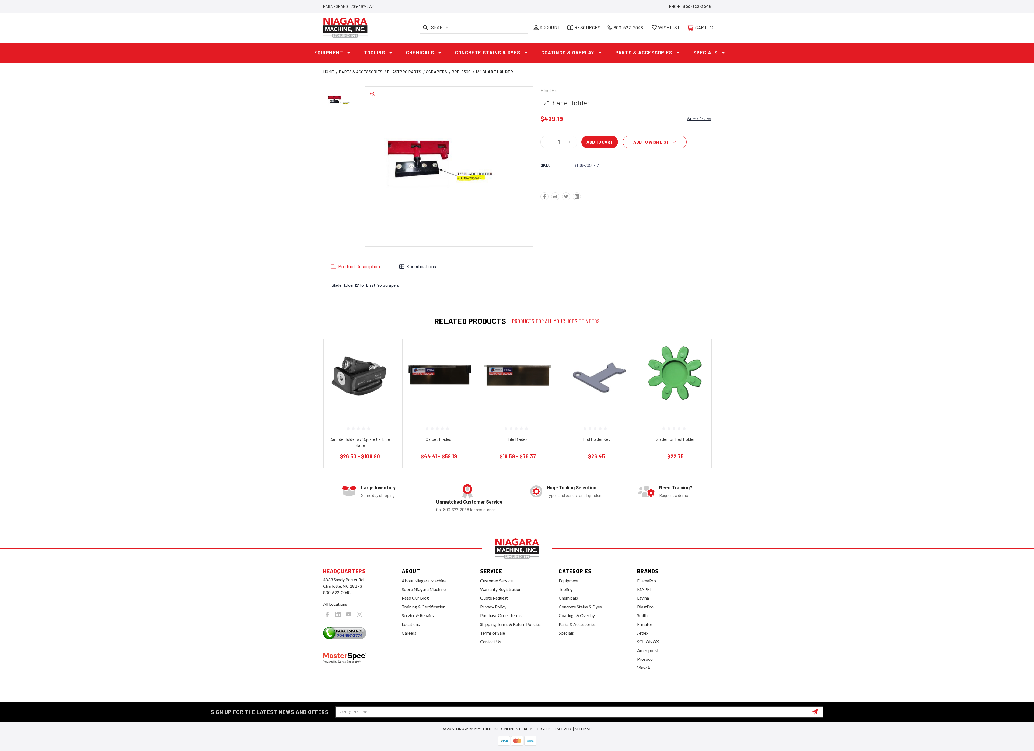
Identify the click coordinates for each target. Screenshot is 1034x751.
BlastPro (645, 606)
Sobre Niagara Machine (424, 589)
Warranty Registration (500, 589)
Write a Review (699, 118)
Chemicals (420, 53)
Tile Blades (518, 439)
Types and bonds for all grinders (575, 495)
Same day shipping (378, 495)
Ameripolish (648, 650)
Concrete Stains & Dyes (487, 53)
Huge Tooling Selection (571, 487)
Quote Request (494, 597)
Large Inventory (378, 487)
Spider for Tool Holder (675, 439)
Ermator (644, 624)
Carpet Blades (438, 439)
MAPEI (644, 589)
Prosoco (645, 659)
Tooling (374, 53)
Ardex (642, 632)
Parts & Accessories (643, 53)
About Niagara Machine (424, 580)
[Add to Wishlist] (385, 363)
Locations (411, 624)
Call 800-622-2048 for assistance (466, 509)
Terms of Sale (492, 632)
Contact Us (490, 641)
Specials (705, 53)
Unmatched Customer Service (469, 502)
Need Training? (675, 487)
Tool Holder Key (596, 439)
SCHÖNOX (648, 641)
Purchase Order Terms (501, 615)
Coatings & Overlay (567, 53)
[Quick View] (385, 350)
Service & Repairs (418, 615)
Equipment (328, 53)
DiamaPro (646, 580)
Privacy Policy (493, 606)
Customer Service (496, 580)
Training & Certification (423, 606)
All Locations (335, 604)
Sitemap (583, 728)
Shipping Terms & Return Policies (510, 624)
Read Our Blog (415, 597)
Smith (642, 615)
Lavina (643, 597)
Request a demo (673, 495)
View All (644, 667)
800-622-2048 (697, 6)
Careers (409, 632)
